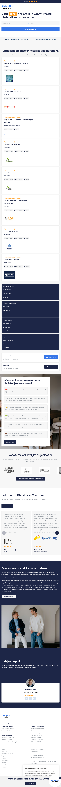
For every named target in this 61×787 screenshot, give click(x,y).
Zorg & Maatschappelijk (37, 728)
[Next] (57, 533)
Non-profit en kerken (36, 735)
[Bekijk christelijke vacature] (30, 71)
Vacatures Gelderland (7, 730)
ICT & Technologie (36, 733)
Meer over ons (10, 442)
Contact (3, 764)
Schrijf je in (30, 783)
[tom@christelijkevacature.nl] (34, 698)
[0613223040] (30, 698)
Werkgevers (4, 760)
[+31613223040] (26, 698)
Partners (3, 762)
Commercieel (34, 730)
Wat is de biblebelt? (6, 739)
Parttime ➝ (6, 344)
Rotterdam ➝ (7, 323)
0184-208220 (34, 751)
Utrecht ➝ (6, 297)
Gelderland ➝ (7, 293)
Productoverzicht (9, 596)
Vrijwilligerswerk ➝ (8, 340)
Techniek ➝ (6, 310)
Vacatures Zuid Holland (7, 728)
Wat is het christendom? (8, 737)
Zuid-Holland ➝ (7, 289)
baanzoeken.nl (35, 763)
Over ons (3, 758)
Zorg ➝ (5, 314)
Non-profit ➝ (7, 306)
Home (3, 749)
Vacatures (4, 751)
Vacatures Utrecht (6, 733)
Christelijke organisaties (7, 753)
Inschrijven (4, 767)
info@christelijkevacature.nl (38, 749)
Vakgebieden (4, 756)
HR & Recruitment (36, 737)
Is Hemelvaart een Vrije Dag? (9, 742)
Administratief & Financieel (38, 742)
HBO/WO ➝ (6, 347)
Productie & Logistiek (37, 739)
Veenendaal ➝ (7, 327)
